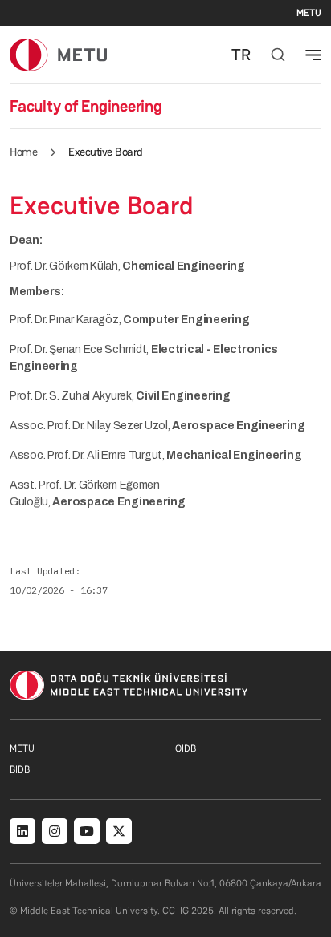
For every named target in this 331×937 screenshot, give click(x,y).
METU (308, 12)
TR (241, 54)
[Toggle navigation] (313, 54)
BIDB (20, 769)
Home (23, 151)
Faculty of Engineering (86, 106)
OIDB (185, 748)
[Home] (58, 54)
